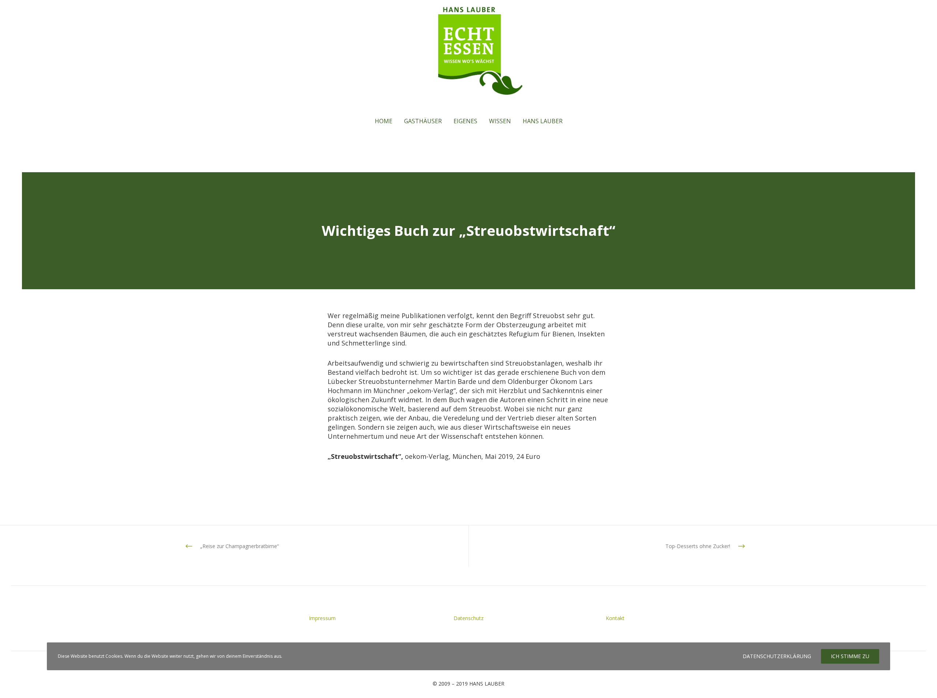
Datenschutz (468, 618)
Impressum (322, 618)
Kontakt (615, 618)
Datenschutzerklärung (777, 656)
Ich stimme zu (850, 656)
